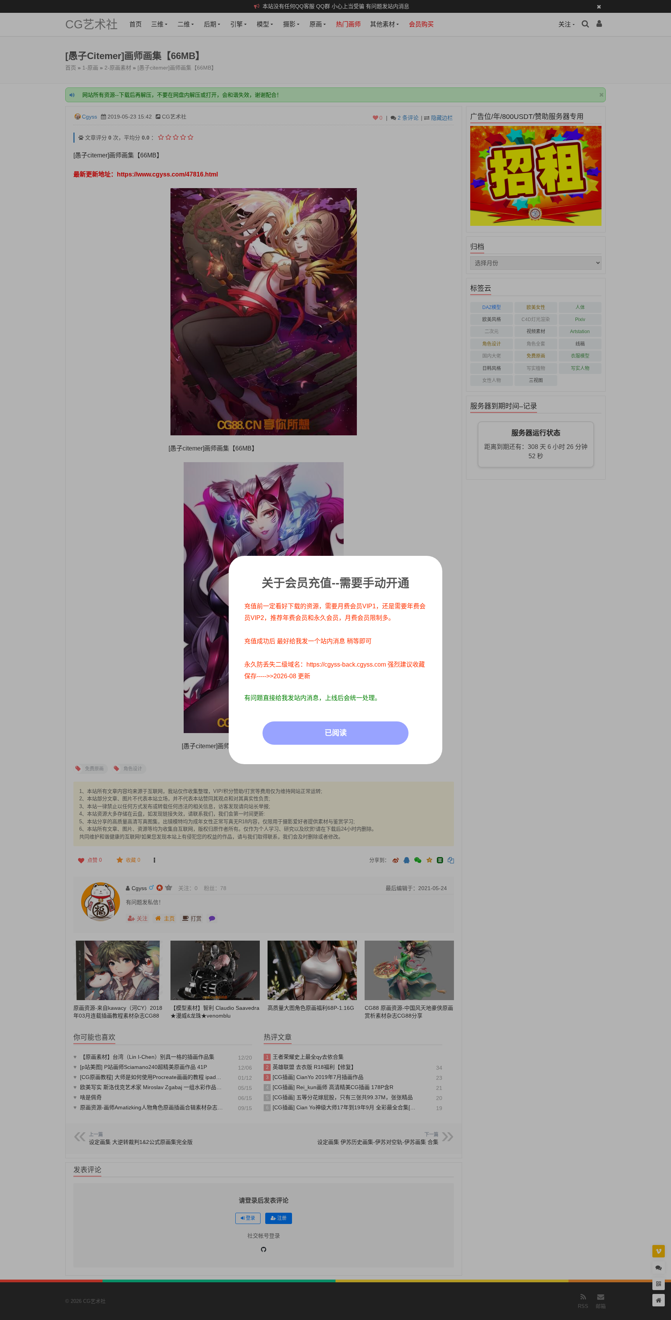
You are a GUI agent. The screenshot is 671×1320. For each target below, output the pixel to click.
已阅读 (336, 733)
